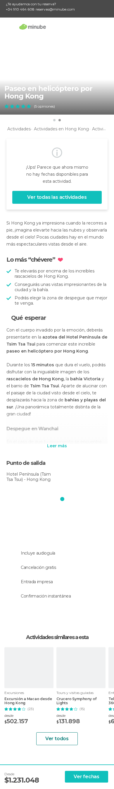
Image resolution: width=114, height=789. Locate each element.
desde (8, 715)
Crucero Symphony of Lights (76, 701)
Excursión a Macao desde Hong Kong (28, 701)
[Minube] (32, 27)
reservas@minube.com (55, 9)
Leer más (57, 446)
